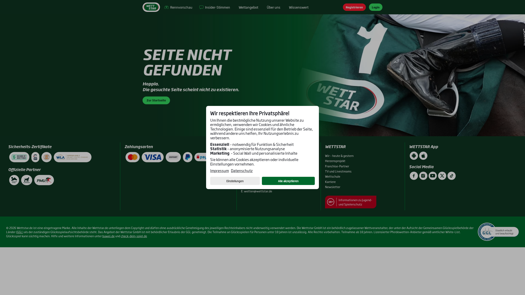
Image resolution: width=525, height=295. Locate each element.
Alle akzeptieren (288, 181)
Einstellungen (235, 181)
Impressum (219, 170)
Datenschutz (242, 170)
